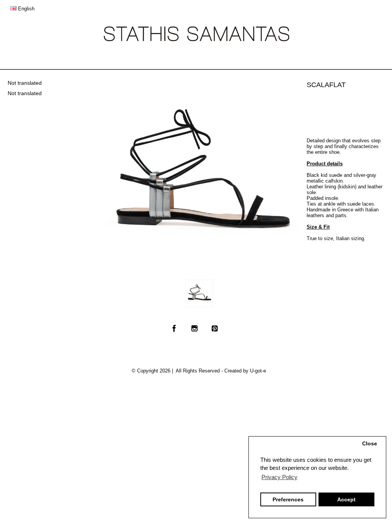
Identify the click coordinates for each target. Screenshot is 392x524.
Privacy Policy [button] (279, 477)
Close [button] (369, 444)
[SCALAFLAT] (199, 293)
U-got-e (258, 371)
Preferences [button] (288, 500)
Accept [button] (346, 500)
